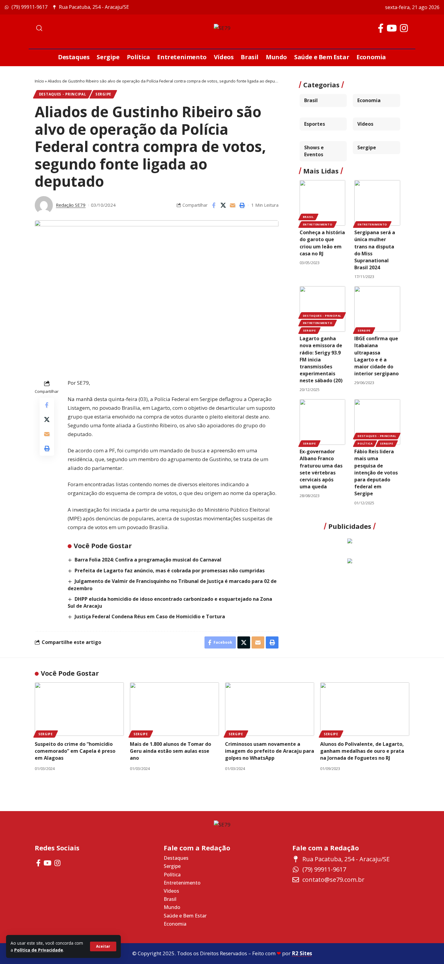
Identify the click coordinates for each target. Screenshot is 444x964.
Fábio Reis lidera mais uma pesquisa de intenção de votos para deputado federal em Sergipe (376, 472)
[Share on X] (223, 205)
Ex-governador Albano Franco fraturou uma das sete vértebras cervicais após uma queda (321, 469)
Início (39, 81)
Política (365, 443)
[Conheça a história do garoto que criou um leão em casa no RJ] (323, 203)
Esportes (314, 124)
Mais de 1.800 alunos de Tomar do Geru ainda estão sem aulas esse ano (170, 751)
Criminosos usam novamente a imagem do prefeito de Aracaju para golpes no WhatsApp (269, 751)
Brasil (311, 100)
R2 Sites (302, 953)
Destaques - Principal (62, 94)
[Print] (242, 205)
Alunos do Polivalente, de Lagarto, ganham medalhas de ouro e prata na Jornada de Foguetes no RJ (362, 751)
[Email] (232, 205)
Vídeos (365, 124)
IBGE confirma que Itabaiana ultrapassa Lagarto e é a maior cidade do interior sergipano (376, 356)
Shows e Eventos (314, 151)
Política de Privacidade (38, 950)
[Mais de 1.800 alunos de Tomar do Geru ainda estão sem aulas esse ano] (174, 709)
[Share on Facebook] (214, 205)
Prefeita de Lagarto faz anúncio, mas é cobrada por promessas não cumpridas (170, 570)
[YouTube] (391, 28)
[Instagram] (403, 28)
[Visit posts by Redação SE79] (44, 205)
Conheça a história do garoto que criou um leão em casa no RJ (322, 243)
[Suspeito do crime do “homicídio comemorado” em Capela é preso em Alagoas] (79, 709)
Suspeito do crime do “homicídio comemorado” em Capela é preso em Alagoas (75, 751)
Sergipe (103, 94)
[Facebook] (380, 28)
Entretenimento (318, 224)
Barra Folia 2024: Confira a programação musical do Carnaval (148, 559)
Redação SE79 (70, 205)
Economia (369, 100)
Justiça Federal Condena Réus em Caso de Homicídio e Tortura (150, 616)
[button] (103, 946)
